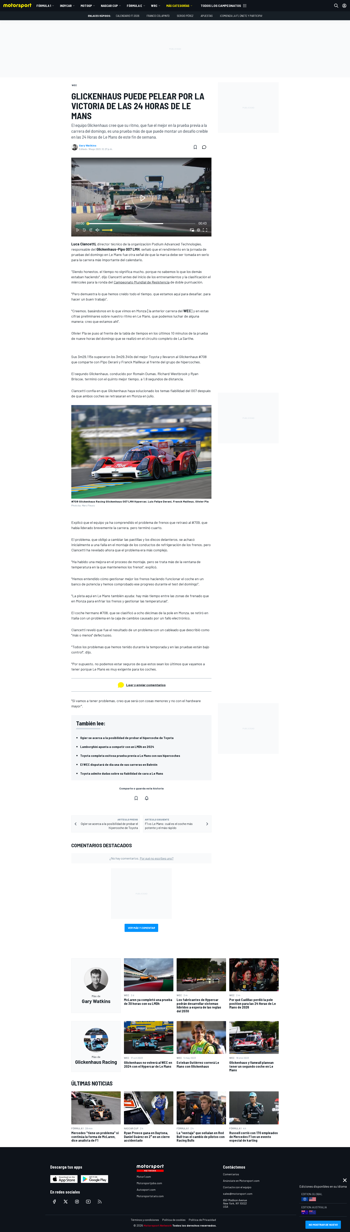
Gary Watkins (87, 145)
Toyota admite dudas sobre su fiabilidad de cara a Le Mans (121, 773)
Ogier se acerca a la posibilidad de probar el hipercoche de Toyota (127, 738)
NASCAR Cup (109, 5)
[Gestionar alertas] (147, 798)
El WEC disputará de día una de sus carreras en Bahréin (118, 764)
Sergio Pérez (185, 15)
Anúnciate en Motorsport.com (241, 1180)
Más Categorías (177, 5)
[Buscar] (336, 6)
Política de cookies (174, 1219)
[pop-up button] (198, 230)
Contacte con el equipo (237, 1187)
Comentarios (231, 1174)
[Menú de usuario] (344, 6)
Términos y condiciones (145, 1219)
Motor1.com (144, 1176)
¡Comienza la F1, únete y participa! (241, 15)
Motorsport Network (158, 1225)
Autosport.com (146, 1189)
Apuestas (207, 15)
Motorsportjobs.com (149, 1183)
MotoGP (86, 5)
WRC (154, 5)
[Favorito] (195, 147)
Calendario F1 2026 (127, 15)
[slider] (141, 223)
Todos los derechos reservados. (194, 1225)
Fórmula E (134, 5)
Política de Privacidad (202, 1219)
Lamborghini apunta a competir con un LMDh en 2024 (117, 747)
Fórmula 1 (43, 5)
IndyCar (66, 5)
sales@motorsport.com (237, 1193)
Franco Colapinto (158, 15)
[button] (142, 198)
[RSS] (100, 1202)
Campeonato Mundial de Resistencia (142, 282)
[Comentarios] (205, 147)
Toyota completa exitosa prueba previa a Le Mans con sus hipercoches (130, 755)
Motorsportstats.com (150, 1196)
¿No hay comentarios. (141, 858)
